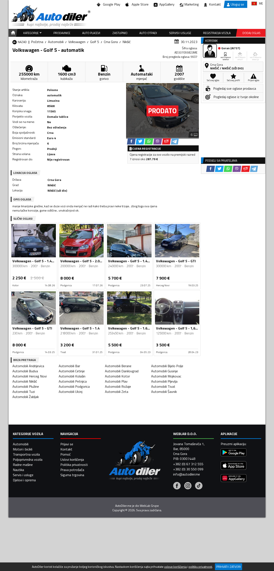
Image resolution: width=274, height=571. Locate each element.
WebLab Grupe (149, 506)
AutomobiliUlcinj (70, 391)
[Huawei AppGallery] (233, 479)
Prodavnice (62, 33)
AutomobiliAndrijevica (28, 365)
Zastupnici (119, 33)
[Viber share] (157, 141)
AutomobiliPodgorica (74, 386)
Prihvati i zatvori (228, 566)
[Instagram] (188, 486)
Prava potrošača (72, 469)
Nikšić (126, 41)
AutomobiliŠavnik (164, 391)
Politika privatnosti (74, 464)
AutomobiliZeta (116, 391)
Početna (37, 41)
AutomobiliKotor (117, 376)
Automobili (56, 41)
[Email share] (166, 141)
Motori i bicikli (22, 449)
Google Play (110, 4)
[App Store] (233, 466)
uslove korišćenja (175, 567)
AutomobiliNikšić (24, 381)
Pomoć (65, 454)
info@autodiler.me (186, 474)
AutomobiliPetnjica (73, 381)
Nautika (18, 469)
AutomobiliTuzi (23, 391)
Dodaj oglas (252, 33)
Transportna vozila (26, 454)
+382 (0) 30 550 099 (188, 469)
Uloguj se (237, 4)
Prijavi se (66, 444)
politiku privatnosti (200, 567)
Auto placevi (91, 33)
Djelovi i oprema (24, 480)
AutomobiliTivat (163, 386)
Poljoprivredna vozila (27, 459)
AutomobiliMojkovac (166, 376)
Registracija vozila (217, 33)
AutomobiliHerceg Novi (29, 376)
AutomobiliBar (69, 365)
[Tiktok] (199, 486)
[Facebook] (177, 486)
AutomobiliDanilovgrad (121, 371)
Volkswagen (76, 41)
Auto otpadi (148, 33)
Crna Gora (111, 41)
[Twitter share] (140, 141)
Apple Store (139, 4)
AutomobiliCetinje (72, 371)
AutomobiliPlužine (25, 386)
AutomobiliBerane (118, 365)
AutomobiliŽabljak (25, 396)
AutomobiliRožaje (118, 386)
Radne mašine (23, 464)
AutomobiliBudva (25, 371)
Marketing (191, 4)
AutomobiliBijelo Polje (167, 365)
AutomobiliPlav (116, 381)
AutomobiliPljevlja (164, 381)
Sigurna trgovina (72, 474)
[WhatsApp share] (148, 141)
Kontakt (215, 4)
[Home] (12, 33)
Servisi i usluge (180, 33)
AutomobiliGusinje (164, 371)
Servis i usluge (23, 474)
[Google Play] (233, 452)
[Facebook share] (131, 141)
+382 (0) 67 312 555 (188, 464)
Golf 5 (94, 41)
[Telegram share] (175, 141)
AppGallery (166, 4)
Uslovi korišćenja (72, 459)
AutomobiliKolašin (72, 376)
